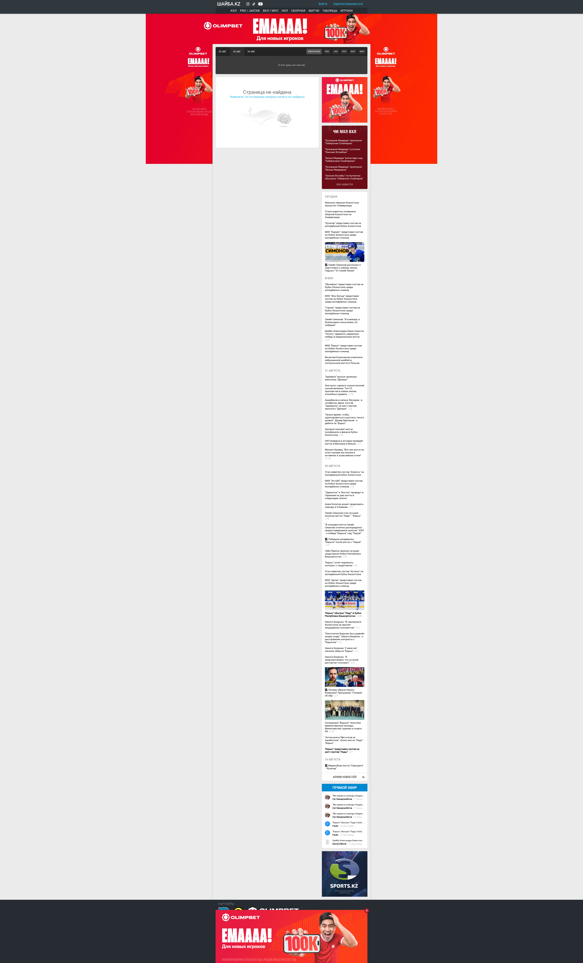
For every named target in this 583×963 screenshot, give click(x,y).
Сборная (298, 10)
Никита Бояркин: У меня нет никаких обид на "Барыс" (341, 649)
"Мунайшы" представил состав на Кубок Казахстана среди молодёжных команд (344, 287)
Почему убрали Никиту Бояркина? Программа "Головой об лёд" (343, 692)
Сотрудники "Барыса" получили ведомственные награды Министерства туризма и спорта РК (343, 727)
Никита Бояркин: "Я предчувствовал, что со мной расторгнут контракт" (341, 659)
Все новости (345, 184)
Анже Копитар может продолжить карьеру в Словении (344, 505)
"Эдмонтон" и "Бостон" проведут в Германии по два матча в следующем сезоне (344, 495)
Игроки (347, 10)
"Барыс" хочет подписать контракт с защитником (339, 564)
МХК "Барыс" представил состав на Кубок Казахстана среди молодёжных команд (343, 348)
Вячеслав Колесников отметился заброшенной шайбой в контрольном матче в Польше (344, 360)
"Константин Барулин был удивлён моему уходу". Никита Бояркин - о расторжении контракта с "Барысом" (344, 638)
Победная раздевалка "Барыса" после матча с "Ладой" (343, 540)
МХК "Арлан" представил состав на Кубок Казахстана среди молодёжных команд (343, 583)
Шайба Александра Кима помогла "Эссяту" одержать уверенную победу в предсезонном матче (344, 334)
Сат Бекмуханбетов (342, 799)
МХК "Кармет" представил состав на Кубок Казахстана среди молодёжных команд (344, 234)
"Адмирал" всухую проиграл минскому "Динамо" (341, 378)
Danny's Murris (339, 844)
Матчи (314, 10)
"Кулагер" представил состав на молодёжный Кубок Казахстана (343, 224)
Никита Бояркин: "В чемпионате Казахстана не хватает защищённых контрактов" (343, 624)
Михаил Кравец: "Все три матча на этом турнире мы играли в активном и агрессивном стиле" (344, 452)
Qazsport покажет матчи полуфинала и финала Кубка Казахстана (341, 432)
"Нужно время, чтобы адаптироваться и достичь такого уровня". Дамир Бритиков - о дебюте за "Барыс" (344, 419)
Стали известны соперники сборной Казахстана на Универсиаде (340, 214)
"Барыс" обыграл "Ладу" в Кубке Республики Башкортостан (361, 822)
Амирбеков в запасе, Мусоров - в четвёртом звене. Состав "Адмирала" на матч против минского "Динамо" (343, 404)
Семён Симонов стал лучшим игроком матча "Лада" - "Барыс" (343, 514)
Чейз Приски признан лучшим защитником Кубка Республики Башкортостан (343, 553)
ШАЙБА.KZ (228, 4)
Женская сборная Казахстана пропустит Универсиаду (342, 204)
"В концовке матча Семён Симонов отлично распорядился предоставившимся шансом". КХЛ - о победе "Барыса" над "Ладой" (344, 529)
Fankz (335, 826)
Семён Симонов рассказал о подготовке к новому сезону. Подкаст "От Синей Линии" (343, 267)
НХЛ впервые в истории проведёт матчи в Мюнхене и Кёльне (344, 442)
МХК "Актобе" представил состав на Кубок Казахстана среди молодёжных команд (344, 483)
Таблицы (329, 10)
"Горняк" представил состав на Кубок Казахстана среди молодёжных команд (342, 310)
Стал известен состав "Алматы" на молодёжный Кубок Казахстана (344, 473)
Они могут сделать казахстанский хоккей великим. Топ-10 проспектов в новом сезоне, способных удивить (344, 390)
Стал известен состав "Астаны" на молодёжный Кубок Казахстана (344, 573)
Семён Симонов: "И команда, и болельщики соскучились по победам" (342, 322)
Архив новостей (344, 777)
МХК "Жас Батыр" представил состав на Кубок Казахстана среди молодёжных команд (342, 298)
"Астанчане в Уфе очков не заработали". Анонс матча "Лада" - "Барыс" (344, 740)
